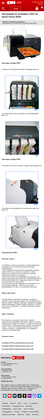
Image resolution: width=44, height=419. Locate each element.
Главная (5, 403)
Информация (6, 409)
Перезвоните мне (7, 381)
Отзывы (17, 412)
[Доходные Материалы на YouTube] (10, 396)
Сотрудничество (18, 406)
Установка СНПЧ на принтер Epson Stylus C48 (17, 349)
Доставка (29, 406)
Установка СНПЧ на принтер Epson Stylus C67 (17, 346)
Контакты (35, 414)
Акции (15, 8)
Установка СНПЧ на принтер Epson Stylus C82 (17, 343)
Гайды (28, 414)
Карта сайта (17, 409)
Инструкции (6, 406)
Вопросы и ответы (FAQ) (30, 412)
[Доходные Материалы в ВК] (5, 396)
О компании (34, 403)
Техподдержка (7, 412)
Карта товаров (29, 409)
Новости (13, 403)
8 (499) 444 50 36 (37, 2)
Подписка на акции (8, 414)
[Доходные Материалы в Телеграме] (39, 396)
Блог (19, 403)
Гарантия (20, 414)
